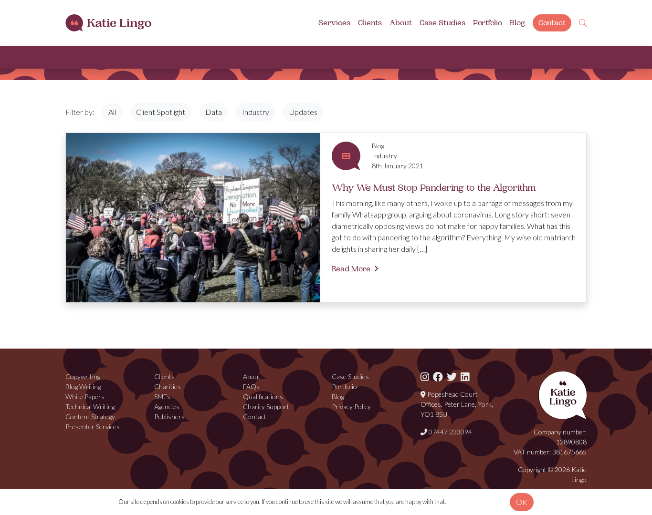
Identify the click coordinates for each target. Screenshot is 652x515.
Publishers (169, 416)
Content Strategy (90, 416)
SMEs (162, 396)
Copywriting (82, 376)
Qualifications (263, 396)
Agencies (166, 406)
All (112, 111)
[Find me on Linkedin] (465, 376)
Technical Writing (90, 406)
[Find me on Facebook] (438, 376)
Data (213, 111)
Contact (552, 23)
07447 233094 (449, 432)
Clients (370, 23)
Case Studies (442, 23)
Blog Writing (83, 386)
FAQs (251, 386)
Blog (517, 23)
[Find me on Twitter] (452, 376)
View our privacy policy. (476, 501)
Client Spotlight (160, 111)
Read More (351, 269)
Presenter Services (92, 426)
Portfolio (487, 23)
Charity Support (266, 406)
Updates (303, 111)
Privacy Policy (351, 406)
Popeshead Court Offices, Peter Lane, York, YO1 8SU (457, 404)
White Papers (85, 396)
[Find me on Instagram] (425, 376)
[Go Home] (108, 23)
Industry (255, 111)
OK (521, 501)
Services (334, 23)
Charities (167, 386)
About (400, 23)
